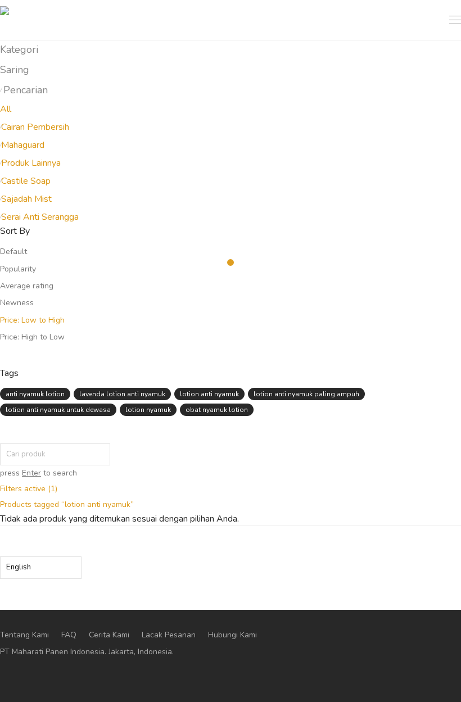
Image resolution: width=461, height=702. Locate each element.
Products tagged (67, 504)
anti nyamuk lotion (35, 394)
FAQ (68, 634)
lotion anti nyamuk (209, 394)
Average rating (26, 285)
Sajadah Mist (26, 199)
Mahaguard (22, 145)
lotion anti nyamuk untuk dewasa (58, 409)
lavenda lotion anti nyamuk (122, 394)
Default (13, 251)
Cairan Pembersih (35, 127)
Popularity (18, 269)
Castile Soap (26, 181)
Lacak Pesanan (169, 634)
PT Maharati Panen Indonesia (52, 651)
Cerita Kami (109, 634)
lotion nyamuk (148, 409)
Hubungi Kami (232, 634)
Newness (17, 302)
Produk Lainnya (31, 163)
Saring (14, 69)
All (5, 109)
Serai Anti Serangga (40, 217)
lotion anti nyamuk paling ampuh (306, 394)
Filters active (28, 488)
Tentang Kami (24, 634)
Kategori (19, 49)
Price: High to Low (32, 337)
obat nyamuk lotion (217, 409)
